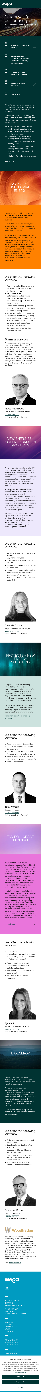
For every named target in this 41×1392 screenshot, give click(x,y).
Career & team (11, 1327)
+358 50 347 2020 (12, 415)
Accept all (20, 1376)
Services (9, 1322)
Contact (9, 1331)
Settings (20, 1387)
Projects (9, 1325)
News (7, 1329)
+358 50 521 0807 (12, 1029)
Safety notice (11, 1342)
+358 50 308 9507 (12, 631)
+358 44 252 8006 (12, 813)
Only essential (20, 1382)
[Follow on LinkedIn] (7, 1288)
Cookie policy (11, 1345)
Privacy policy (11, 1340)
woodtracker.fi (15, 1263)
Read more (9, 161)
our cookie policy (20, 1372)
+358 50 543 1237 (12, 1216)
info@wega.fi (11, 1353)
